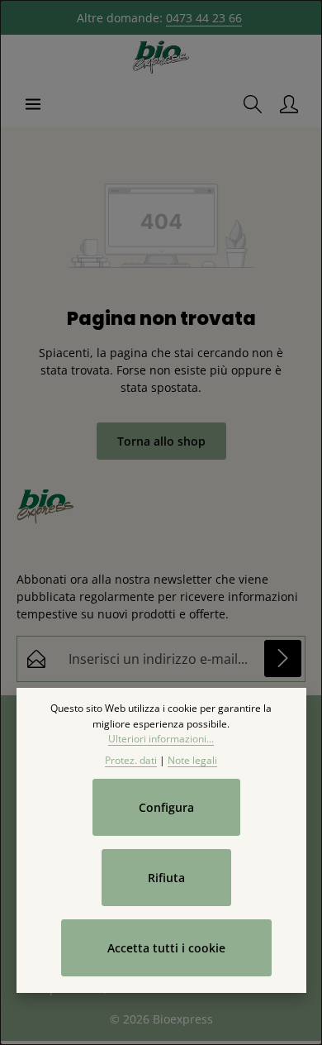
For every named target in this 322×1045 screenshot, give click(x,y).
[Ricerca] (252, 104)
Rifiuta (166, 877)
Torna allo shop (161, 441)
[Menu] (33, 104)
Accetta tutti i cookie (166, 948)
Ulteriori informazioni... (161, 739)
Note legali (192, 760)
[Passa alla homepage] (161, 58)
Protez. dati (131, 760)
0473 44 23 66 (204, 18)
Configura (166, 807)
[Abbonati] (282, 658)
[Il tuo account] (288, 104)
